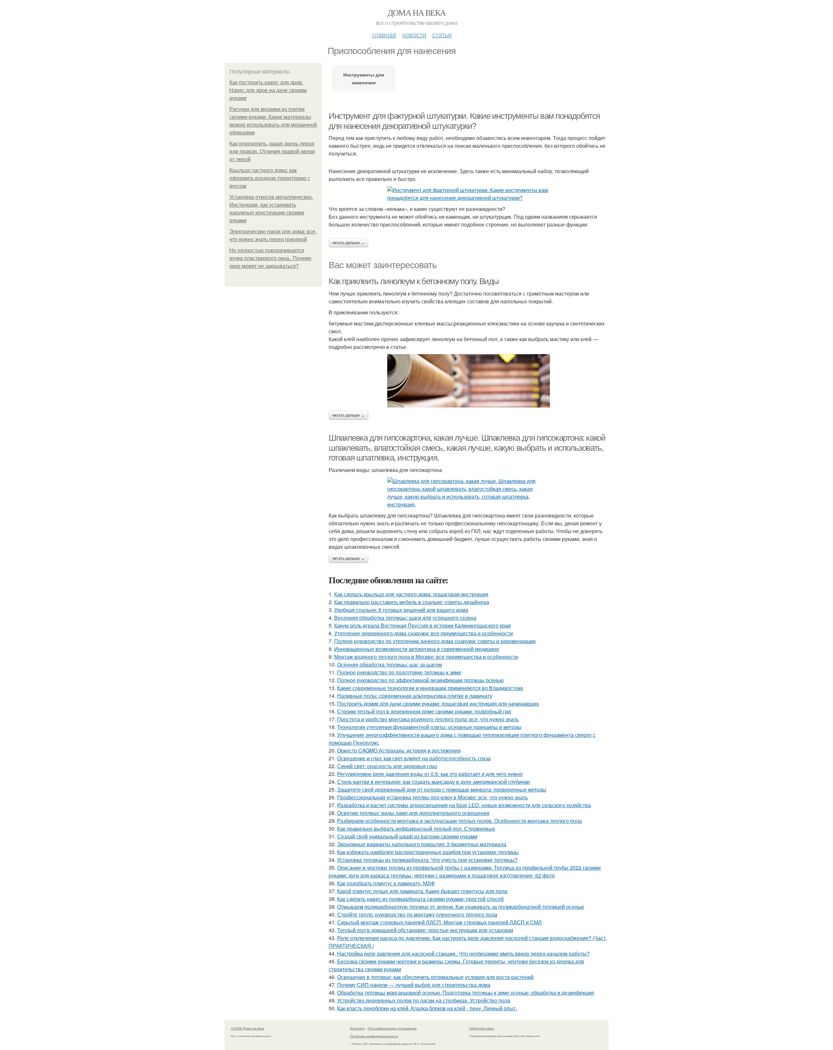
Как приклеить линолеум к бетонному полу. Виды (414, 281)
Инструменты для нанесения (363, 78)
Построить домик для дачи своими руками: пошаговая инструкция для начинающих (438, 703)
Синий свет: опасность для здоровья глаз (387, 766)
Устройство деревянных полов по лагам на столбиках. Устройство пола (423, 1000)
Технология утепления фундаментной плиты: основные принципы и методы (429, 727)
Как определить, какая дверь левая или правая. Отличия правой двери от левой (272, 151)
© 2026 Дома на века (247, 1028)
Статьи (442, 34)
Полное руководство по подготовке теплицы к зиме (399, 672)
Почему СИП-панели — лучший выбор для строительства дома (413, 984)
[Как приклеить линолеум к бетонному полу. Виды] (468, 381)
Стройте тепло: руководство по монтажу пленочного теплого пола (417, 914)
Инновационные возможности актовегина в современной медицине (416, 649)
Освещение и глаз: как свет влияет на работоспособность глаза (414, 758)
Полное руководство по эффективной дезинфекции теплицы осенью (420, 680)
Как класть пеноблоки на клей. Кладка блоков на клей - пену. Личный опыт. (427, 1008)
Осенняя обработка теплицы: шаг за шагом (389, 664)
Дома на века (417, 12)
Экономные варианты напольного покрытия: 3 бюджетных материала (421, 844)
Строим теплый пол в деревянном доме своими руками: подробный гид (424, 711)
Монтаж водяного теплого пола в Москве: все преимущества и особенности (426, 656)
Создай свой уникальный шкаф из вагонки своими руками (407, 836)
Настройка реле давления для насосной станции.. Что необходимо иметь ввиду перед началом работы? (463, 953)
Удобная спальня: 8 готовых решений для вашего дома (401, 610)
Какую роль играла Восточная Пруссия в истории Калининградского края (422, 625)
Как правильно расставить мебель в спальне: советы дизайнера (411, 602)
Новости (414, 34)
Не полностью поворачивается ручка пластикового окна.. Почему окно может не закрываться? (270, 258)
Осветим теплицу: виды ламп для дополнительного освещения (413, 813)
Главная (384, 34)
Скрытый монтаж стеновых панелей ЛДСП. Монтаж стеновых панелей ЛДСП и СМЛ (439, 922)
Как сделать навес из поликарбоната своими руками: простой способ (420, 899)
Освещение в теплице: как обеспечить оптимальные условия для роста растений (435, 977)
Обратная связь (481, 1028)
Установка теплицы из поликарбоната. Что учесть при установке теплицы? (427, 859)
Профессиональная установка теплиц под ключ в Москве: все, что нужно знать (432, 797)
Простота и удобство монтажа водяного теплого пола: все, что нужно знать (428, 719)
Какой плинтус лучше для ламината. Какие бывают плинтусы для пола (422, 891)
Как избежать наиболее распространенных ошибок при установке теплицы (428, 852)
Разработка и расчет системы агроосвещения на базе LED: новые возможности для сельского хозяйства (464, 805)
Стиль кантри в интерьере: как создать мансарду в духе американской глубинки (433, 781)
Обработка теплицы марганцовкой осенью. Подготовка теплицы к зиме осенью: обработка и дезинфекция (465, 992)
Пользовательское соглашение (392, 1028)
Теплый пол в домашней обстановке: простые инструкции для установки (425, 930)
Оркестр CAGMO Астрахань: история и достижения (399, 750)
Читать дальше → (348, 243)
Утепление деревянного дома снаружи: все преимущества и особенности (423, 633)
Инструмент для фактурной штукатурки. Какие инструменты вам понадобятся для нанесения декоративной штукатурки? (464, 121)
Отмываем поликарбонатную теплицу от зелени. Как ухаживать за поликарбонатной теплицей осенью (460, 906)
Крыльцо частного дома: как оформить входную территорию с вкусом (269, 178)
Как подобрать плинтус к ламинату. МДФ (386, 883)
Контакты (357, 1028)
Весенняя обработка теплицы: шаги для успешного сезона (405, 617)
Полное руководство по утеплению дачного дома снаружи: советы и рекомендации (435, 641)
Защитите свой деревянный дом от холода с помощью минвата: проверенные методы (441, 789)
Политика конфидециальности (374, 1036)
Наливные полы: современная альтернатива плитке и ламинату (414, 695)
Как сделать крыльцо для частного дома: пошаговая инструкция (411, 594)
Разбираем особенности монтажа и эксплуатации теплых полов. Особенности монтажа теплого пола (459, 820)
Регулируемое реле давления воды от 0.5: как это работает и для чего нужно (430, 774)
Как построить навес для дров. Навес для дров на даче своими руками (268, 90)
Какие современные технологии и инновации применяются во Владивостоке (430, 688)
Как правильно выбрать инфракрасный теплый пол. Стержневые (416, 828)
